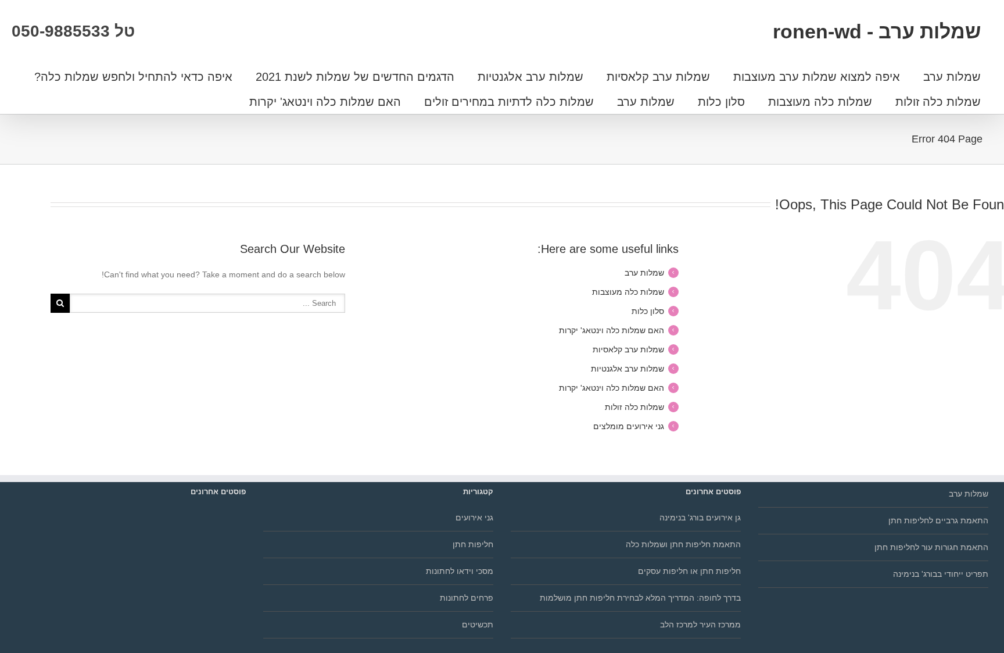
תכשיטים (477, 624)
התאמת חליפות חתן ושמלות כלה (683, 544)
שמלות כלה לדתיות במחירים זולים (509, 101)
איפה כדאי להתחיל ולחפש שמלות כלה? (133, 76)
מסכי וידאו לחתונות (459, 571)
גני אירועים (474, 517)
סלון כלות (721, 101)
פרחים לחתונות (466, 597)
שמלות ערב (952, 76)
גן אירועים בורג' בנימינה (700, 517)
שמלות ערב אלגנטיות (530, 76)
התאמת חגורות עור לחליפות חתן (931, 547)
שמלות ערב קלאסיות (658, 76)
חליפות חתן (473, 544)
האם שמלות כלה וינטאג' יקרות (325, 101)
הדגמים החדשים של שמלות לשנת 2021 (355, 76)
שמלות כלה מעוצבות (820, 101)
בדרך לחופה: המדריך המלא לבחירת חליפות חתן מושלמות (640, 597)
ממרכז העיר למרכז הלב (700, 624)
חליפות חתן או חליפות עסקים (689, 571)
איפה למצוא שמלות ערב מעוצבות (816, 76)
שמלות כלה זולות (938, 101)
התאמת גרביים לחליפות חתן (938, 520)
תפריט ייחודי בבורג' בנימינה (940, 574)
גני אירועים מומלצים (628, 426)
